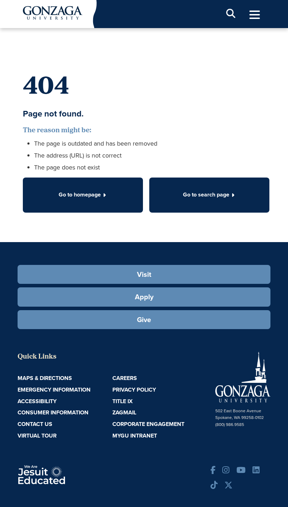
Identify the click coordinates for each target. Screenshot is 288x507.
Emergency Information (54, 390)
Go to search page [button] (206, 195)
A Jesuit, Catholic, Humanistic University (61, 474)
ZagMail (124, 412)
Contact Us (35, 424)
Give (144, 319)
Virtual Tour (37, 436)
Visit (144, 274)
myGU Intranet (134, 436)
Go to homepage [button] (80, 195)
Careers (124, 378)
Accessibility (37, 401)
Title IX (122, 401)
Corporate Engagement (148, 424)
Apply (144, 297)
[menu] (254, 15)
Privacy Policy (134, 390)
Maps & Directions (45, 378)
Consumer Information (53, 412)
